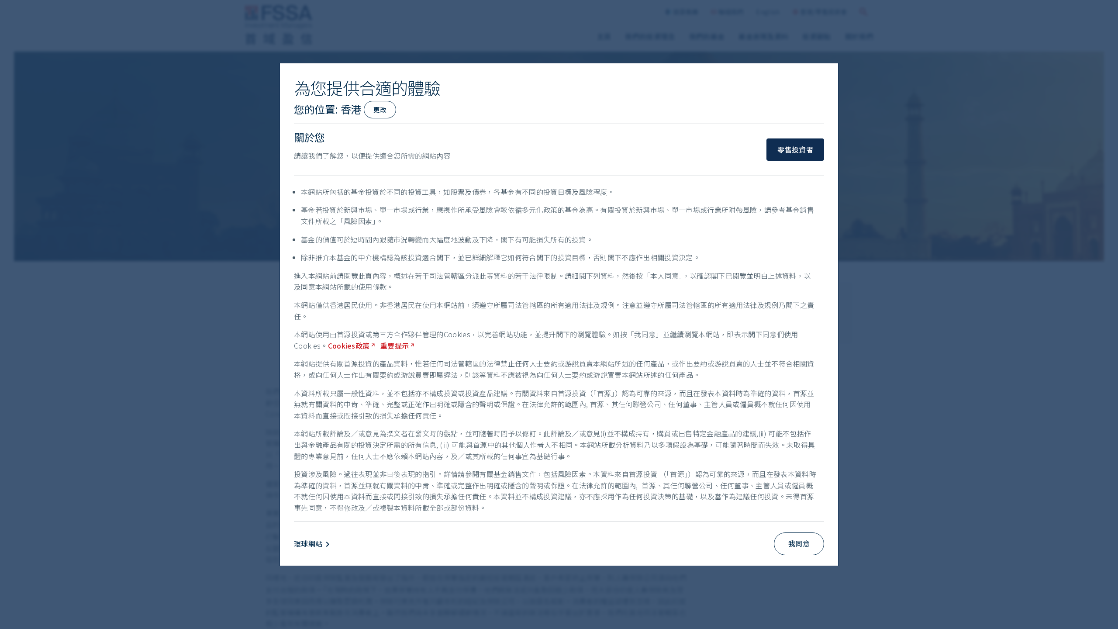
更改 (379, 109)
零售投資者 (795, 149)
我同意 (799, 543)
